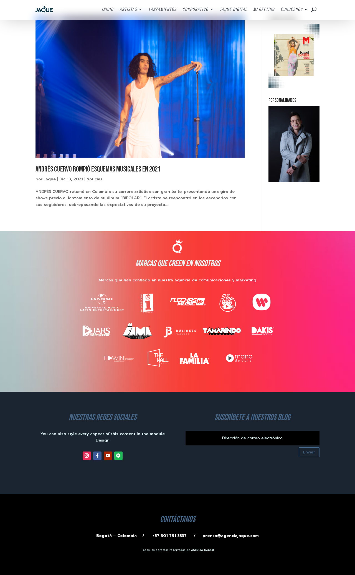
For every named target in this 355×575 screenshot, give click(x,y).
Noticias (95, 179)
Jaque (50, 179)
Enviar (309, 452)
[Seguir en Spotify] (118, 456)
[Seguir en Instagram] (87, 456)
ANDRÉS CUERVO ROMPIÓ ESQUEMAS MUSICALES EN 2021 (98, 169)
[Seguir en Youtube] (108, 456)
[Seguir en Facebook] (97, 456)
